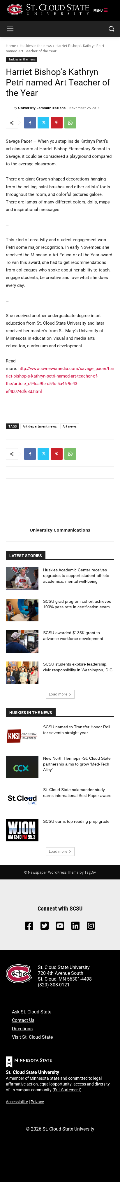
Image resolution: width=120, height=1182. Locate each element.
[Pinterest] (57, 122)
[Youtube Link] (60, 927)
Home (11, 45)
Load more (58, 694)
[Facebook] (30, 122)
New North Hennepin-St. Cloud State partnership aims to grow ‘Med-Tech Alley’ (77, 764)
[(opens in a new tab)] (22, 735)
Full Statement (67, 1089)
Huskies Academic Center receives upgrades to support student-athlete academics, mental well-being (76, 576)
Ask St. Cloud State (31, 1011)
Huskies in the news (36, 45)
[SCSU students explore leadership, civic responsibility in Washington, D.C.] (22, 672)
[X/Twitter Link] (44, 927)
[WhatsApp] (70, 122)
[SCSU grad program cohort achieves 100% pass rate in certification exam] (22, 610)
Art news (70, 426)
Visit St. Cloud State (32, 1037)
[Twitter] (43, 122)
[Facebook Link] (29, 927)
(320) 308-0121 (54, 984)
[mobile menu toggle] (100, 10)
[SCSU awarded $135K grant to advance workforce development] (22, 641)
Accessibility (17, 1101)
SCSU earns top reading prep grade (76, 821)
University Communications (42, 107)
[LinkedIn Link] (75, 927)
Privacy (37, 1101)
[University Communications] (9, 108)
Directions (22, 1028)
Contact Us (23, 1020)
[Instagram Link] (90, 927)
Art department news (40, 426)
